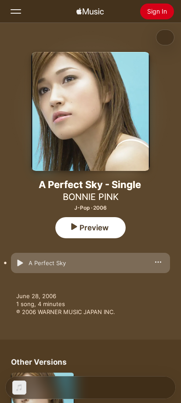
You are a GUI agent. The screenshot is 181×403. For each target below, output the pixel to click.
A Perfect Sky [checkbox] (47, 262)
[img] (90, 11)
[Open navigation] (15, 11)
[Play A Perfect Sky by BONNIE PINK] (20, 263)
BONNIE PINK (91, 197)
